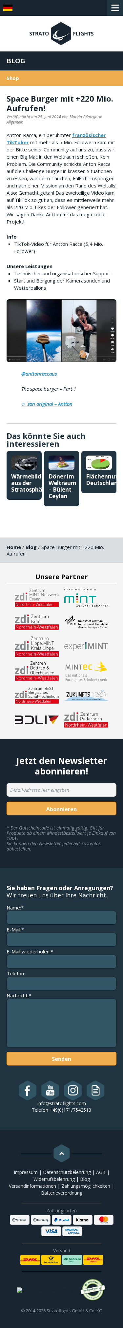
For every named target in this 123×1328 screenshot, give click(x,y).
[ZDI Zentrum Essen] (37, 597)
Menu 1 (115, 8)
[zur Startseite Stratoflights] (61, 36)
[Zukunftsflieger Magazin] (86, 694)
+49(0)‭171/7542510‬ (70, 1110)
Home (14, 547)
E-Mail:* (15, 929)
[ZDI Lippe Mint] (37, 646)
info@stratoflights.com (61, 1103)
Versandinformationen (32, 1186)
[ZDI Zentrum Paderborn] (86, 719)
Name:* (15, 907)
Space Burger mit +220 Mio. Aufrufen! (60, 103)
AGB (101, 1172)
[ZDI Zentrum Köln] (37, 621)
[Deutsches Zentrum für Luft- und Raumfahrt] (86, 621)
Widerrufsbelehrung (54, 1179)
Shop (13, 78)
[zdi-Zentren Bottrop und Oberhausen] (37, 670)
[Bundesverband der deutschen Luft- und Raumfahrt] (37, 719)
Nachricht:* (19, 995)
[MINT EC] (86, 670)
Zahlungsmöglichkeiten (85, 1186)
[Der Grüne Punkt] (93, 1290)
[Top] (62, 1153)
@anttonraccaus (39, 373)
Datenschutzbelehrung (67, 1172)
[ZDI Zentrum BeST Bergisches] (37, 694)
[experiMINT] (86, 646)
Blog (16, 60)
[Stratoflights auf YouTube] (50, 1090)
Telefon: (16, 973)
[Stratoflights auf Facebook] (28, 1090)
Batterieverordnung (61, 1193)
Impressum (26, 1172)
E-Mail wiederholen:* (30, 951)
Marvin (76, 117)
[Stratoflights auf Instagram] (73, 1090)
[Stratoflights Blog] (96, 1090)
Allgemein (15, 122)
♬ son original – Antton (46, 403)
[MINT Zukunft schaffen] (86, 597)
